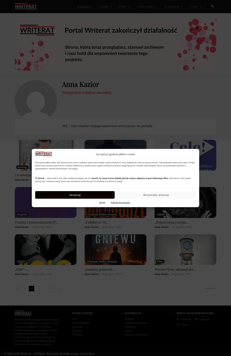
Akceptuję (75, 194)
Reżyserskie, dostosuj (156, 194)
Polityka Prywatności (120, 202)
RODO (102, 202)
